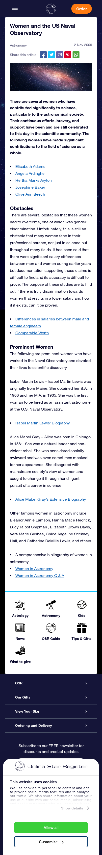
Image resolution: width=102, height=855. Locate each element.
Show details (72, 808)
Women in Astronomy (34, 568)
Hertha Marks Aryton (33, 180)
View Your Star (27, 711)
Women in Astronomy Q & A (39, 575)
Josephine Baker (30, 187)
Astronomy (18, 45)
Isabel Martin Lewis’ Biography (42, 423)
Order (81, 8)
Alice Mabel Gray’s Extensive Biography (50, 499)
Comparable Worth (32, 333)
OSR (19, 683)
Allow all (51, 828)
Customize (48, 842)
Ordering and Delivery (33, 725)
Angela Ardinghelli (31, 173)
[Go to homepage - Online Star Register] (51, 8)
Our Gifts (22, 697)
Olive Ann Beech (30, 194)
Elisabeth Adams (30, 166)
